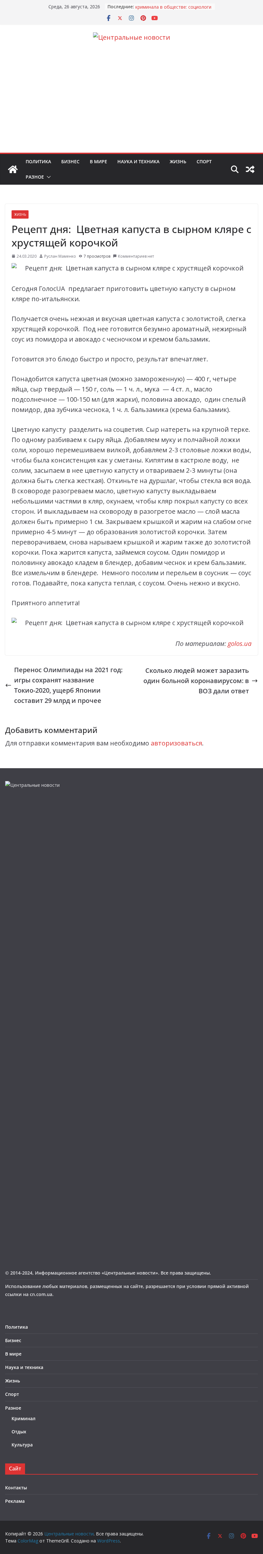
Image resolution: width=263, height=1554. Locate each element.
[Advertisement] (131, 104)
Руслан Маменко (60, 256)
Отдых (19, 1432)
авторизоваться (176, 743)
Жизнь (178, 161)
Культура (22, 1445)
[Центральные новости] (13, 169)
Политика (38, 161)
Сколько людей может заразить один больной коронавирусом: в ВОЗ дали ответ (196, 680)
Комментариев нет (136, 256)
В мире (98, 161)
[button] (47, 177)
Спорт (204, 161)
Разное (35, 177)
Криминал (24, 1418)
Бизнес (70, 161)
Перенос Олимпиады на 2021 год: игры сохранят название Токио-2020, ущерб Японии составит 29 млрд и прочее (68, 685)
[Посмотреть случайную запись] (250, 169)
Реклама (15, 1501)
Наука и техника (138, 161)
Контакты (16, 1488)
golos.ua (239, 643)
